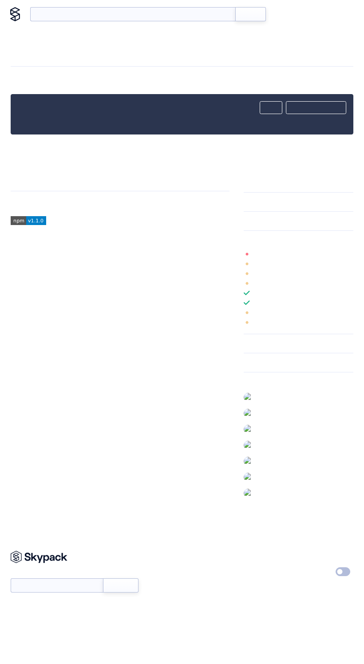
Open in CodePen (316, 108)
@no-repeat (273, 413)
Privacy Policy (320, 556)
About (338, 14)
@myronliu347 (275, 397)
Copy (271, 108)
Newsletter (25, 573)
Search (250, 14)
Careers (254, 572)
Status (194, 572)
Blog (311, 14)
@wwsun (268, 429)
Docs (286, 14)
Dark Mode (316, 572)
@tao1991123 (273, 477)
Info (347, 253)
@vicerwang (272, 493)
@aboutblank (274, 445)
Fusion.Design (73, 203)
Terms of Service (266, 589)
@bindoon (270, 461)
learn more (307, 240)
